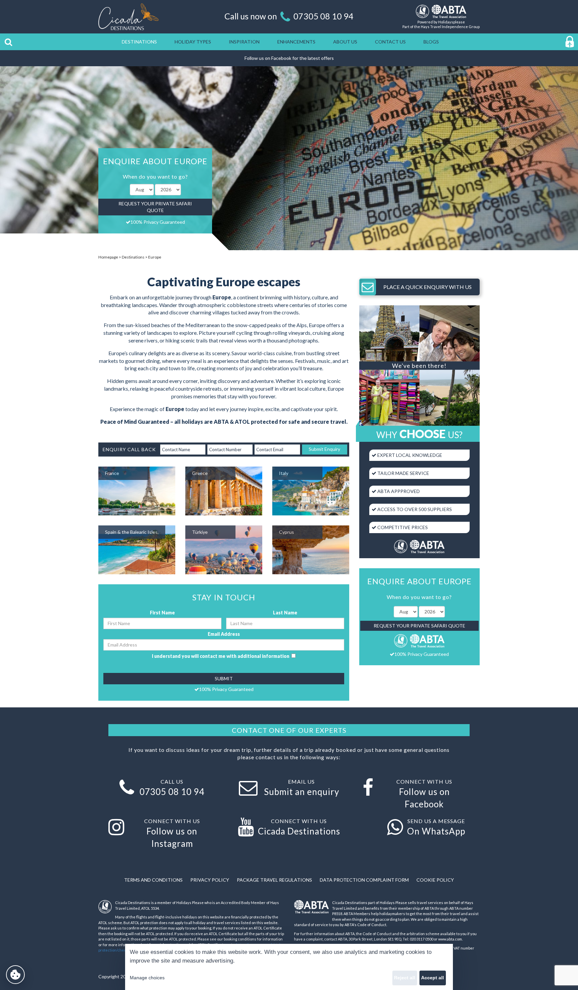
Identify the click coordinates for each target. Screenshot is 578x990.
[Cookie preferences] (15, 974)
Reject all (404, 977)
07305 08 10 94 (323, 16)
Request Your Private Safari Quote (155, 207)
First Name (162, 612)
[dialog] (289, 967)
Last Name (285, 612)
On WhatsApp (436, 831)
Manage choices (147, 977)
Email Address (224, 634)
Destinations (133, 257)
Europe (154, 257)
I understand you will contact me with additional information (221, 656)
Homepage (108, 257)
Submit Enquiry (324, 449)
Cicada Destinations (299, 831)
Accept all (432, 977)
